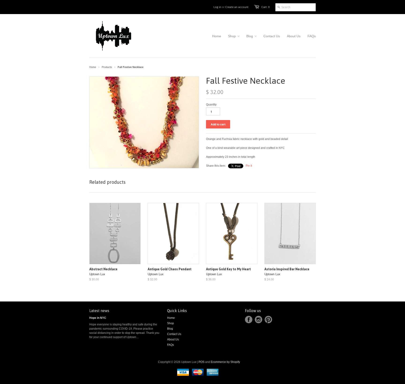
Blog (170, 328)
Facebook (248, 319)
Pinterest (268, 319)
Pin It (249, 165)
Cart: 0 (265, 7)
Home (171, 318)
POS (201, 362)
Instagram (258, 319)
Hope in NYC (97, 318)
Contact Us (174, 334)
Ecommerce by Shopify (225, 362)
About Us (173, 339)
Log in (217, 7)
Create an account (236, 7)
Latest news (99, 311)
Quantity (211, 104)
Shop (170, 323)
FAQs (170, 344)
